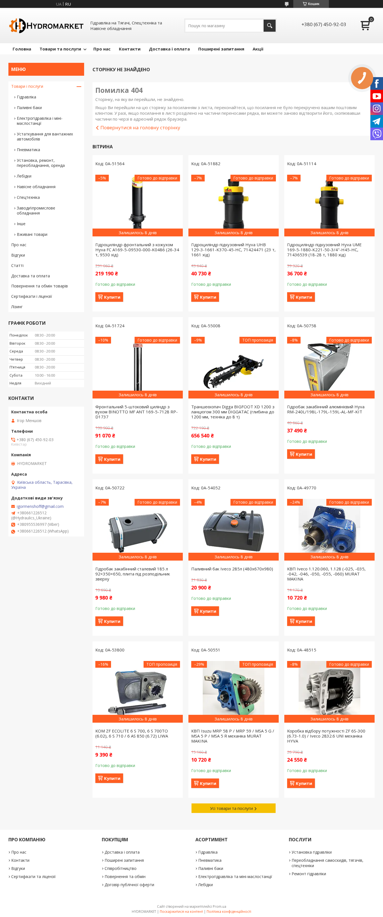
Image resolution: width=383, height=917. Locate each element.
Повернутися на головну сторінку (140, 127)
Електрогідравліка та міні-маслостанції (235, 876)
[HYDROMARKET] (46, 25)
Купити (112, 297)
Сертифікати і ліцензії (31, 296)
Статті (17, 265)
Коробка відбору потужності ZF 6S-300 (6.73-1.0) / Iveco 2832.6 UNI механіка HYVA (326, 735)
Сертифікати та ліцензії (33, 876)
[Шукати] (270, 26)
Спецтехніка (28, 197)
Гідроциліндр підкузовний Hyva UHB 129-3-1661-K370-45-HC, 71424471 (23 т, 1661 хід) (233, 249)
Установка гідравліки (312, 852)
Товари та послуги (60, 49)
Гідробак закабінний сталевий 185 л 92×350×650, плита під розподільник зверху (132, 573)
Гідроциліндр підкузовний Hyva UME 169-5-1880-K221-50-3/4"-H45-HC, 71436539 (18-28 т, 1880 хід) (324, 249)
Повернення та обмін (125, 876)
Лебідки (24, 176)
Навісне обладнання (36, 186)
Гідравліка (26, 97)
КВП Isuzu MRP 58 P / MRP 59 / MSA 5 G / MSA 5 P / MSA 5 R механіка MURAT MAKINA (232, 735)
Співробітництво (121, 868)
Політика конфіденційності (229, 911)
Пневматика (28, 149)
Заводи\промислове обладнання (36, 210)
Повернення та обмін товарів (39, 286)
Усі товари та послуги (231, 808)
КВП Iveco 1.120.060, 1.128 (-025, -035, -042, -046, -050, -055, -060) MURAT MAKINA (326, 573)
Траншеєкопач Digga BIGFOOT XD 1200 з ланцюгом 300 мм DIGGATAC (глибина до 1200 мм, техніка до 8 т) (232, 411)
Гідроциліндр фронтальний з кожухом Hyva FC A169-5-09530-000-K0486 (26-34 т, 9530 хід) (137, 249)
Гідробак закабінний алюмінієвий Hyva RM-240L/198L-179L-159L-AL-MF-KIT (325, 409)
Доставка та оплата (30, 275)
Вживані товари (32, 234)
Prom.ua (219, 906)
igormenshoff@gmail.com (40, 506)
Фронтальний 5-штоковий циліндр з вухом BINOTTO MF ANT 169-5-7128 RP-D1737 (136, 411)
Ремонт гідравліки (309, 873)
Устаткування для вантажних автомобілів (45, 136)
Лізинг (17, 306)
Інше (21, 223)
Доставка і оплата (169, 49)
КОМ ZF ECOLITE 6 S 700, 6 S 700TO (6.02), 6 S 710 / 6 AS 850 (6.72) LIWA (131, 733)
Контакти (129, 49)
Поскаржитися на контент (181, 911)
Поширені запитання (221, 49)
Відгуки (18, 255)
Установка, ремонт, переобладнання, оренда (41, 163)
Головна (22, 49)
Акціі (258, 49)
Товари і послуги (27, 86)
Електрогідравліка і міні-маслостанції (40, 121)
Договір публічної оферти (129, 884)
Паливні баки (29, 107)
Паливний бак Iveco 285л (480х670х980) (232, 568)
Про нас (101, 49)
